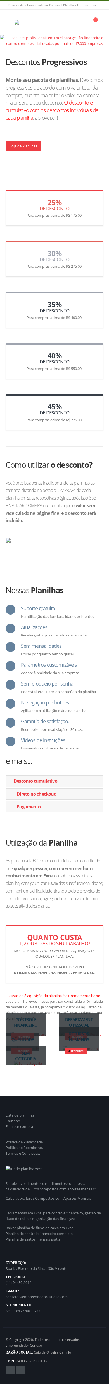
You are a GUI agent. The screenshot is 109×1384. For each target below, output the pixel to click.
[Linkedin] (100, 4)
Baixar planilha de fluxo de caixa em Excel (40, 1227)
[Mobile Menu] (9, 22)
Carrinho (13, 1120)
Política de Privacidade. (25, 1142)
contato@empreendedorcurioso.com (37, 1296)
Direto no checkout (36, 794)
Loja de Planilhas (23, 145)
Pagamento (29, 807)
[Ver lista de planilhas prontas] (54, 40)
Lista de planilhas (20, 1115)
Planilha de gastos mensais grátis (33, 1239)
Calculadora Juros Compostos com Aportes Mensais (48, 1198)
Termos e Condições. (23, 1153)
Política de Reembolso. (24, 1147)
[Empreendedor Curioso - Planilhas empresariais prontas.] (30, 22)
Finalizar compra (19, 1126)
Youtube (20, 1370)
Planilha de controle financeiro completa (39, 1233)
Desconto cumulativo (35, 781)
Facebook (10, 1370)
